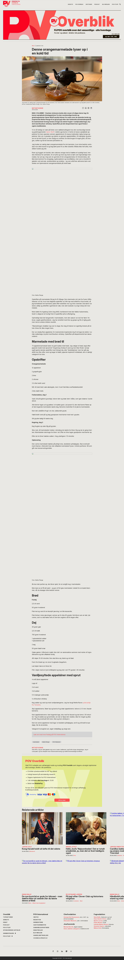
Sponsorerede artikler (11, 930)
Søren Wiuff (50, 132)
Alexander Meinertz (70, 920)
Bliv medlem (37, 933)
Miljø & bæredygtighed (38, 903)
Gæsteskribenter (39, 925)
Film (74, 855)
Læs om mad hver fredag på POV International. (50, 734)
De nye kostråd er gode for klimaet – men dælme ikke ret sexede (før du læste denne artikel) (42, 898)
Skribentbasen (8, 933)
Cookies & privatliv (40, 938)
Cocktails (76, 901)
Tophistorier (8, 917)
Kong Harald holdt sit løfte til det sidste (41, 849)
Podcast (6, 925)
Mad (33, 45)
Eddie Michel (98, 922)
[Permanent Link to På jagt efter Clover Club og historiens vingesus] (86, 876)
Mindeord (32, 851)
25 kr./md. (62, 800)
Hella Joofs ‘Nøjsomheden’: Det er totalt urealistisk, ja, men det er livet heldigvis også (85, 851)
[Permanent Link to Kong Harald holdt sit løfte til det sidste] (42, 828)
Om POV (36, 917)
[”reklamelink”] (62, 25)
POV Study (7, 927)
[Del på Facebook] (83, 108)
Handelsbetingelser (40, 935)
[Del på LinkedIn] (86, 108)
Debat (5, 922)
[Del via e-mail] (88, 108)
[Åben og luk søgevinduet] (120, 4)
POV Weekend (56, 742)
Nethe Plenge (45, 742)
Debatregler (38, 930)
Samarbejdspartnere (41, 927)
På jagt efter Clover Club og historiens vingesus (84, 897)
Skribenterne (38, 922)
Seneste (6, 919)
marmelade (36, 742)
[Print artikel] (91, 108)
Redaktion (37, 919)
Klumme (120, 855)
